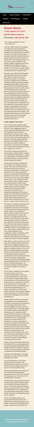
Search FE (6, 22)
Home (5, 15)
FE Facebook (15, 18)
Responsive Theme (21, 421)
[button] (33, 3)
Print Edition (26, 15)
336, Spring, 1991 (22, 38)
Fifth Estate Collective (15, 34)
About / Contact (15, 15)
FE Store (5, 18)
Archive (25, 18)
